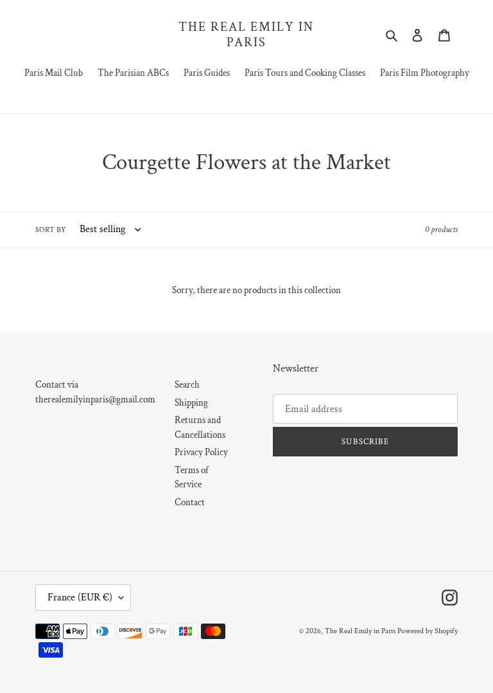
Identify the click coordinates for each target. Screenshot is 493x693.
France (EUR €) (80, 597)
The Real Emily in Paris (246, 34)
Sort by (50, 230)
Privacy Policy (201, 452)
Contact (190, 502)
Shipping (191, 403)
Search (187, 385)
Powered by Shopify (427, 631)
